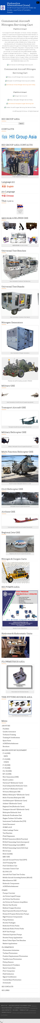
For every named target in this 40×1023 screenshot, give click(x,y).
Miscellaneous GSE (9, 880)
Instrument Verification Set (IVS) (14, 821)
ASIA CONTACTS (6, 1010)
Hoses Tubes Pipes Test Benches (14, 940)
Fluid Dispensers (9, 836)
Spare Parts (7, 740)
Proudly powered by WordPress (33, 1008)
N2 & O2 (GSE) (8, 854)
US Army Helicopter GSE (11, 792)
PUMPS (4, 890)
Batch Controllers (9, 968)
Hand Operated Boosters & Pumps (15, 911)
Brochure (6, 746)
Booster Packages (9, 923)
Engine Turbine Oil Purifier (12, 818)
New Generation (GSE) (11, 777)
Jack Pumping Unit (9, 863)
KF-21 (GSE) (7, 774)
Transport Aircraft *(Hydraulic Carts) (16, 809)
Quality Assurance (9, 732)
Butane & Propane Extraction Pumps (16, 914)
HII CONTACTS (7, 986)
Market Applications (10, 943)
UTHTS (6, 762)
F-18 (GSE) (6, 765)
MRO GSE (6, 857)
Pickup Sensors (8, 962)
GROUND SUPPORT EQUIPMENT (14, 750)
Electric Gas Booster (10, 905)
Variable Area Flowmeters (12, 959)
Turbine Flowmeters (10, 953)
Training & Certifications (11, 737)
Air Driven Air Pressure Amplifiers (15, 902)
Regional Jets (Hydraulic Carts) (13, 806)
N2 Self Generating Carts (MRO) (14, 845)
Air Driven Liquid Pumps (11, 896)
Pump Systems (8, 920)
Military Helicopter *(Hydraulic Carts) (16, 795)
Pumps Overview (9, 893)
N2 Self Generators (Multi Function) (15, 839)
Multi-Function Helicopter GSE (14, 797)
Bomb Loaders (8, 780)
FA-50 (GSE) (7, 771)
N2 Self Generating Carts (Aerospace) (16, 842)
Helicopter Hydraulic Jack (12, 812)
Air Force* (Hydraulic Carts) (13, 789)
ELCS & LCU (7, 872)
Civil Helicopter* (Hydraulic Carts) (15, 800)
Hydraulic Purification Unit (12, 815)
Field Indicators (8, 974)
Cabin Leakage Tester (10, 830)
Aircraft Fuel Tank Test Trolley (14, 874)
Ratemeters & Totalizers (11, 965)
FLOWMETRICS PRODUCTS (22, 1008)
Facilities (6, 729)
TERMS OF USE (24, 1010)
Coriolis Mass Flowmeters (12, 980)
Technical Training (9, 735)
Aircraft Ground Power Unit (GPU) (15, 860)
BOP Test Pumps (9, 932)
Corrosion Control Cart (11, 869)
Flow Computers (9, 971)
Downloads (7, 983)
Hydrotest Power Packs (11, 926)
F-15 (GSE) (6, 759)
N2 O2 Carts (7, 851)
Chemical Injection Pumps (12, 934)
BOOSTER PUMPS (7, 1008)
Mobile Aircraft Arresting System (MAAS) (17, 877)
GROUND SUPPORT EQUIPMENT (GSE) (20, 1005)
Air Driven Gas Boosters (11, 899)
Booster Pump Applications (12, 937)
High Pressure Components (12, 917)
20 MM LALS (7, 827)
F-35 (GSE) (6, 768)
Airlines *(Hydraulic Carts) (12, 803)
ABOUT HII (6, 726)
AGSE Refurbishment (10, 743)
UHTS (6, 756)
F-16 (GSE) (6, 753)
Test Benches (7, 833)
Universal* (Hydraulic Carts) (13, 783)
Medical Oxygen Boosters (12, 908)
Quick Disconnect (9, 824)
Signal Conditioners (9, 977)
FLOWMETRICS (8, 947)
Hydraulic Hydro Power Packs (13, 929)
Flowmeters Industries (11, 950)
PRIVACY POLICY (6, 1012)
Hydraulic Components (11, 883)
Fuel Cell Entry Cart (10, 866)
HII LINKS (5, 990)
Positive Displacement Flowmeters (15, 956)
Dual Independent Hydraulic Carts (15, 786)
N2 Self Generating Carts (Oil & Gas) (15, 848)
